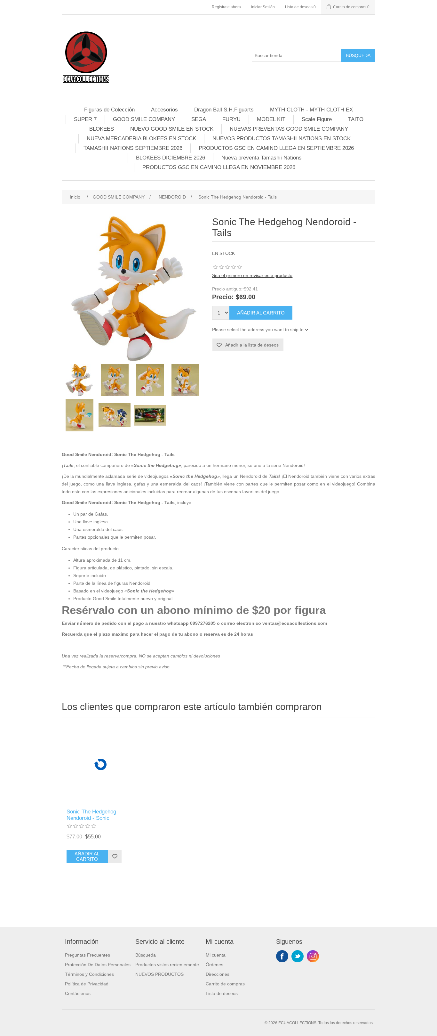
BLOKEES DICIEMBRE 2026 (170, 158)
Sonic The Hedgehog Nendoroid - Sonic (91, 815)
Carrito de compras (225, 983)
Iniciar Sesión (263, 7)
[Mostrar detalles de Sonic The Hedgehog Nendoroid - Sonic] (101, 764)
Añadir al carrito (261, 312)
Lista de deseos (222, 993)
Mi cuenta (216, 955)
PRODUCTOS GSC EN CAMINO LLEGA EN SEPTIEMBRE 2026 (276, 148)
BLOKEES (101, 129)
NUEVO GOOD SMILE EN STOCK (171, 129)
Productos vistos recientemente (167, 964)
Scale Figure (317, 119)
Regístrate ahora (226, 7)
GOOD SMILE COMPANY (144, 119)
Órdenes (214, 964)
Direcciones (217, 974)
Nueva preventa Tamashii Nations (261, 158)
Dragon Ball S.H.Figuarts (224, 110)
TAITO (355, 119)
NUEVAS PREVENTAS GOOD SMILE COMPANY (289, 129)
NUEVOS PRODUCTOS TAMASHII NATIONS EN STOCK (281, 138)
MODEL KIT (271, 119)
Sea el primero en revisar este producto (252, 275)
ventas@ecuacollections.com (294, 623)
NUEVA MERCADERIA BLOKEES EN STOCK (141, 138)
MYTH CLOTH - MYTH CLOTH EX (311, 110)
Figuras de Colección (109, 110)
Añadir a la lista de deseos (252, 344)
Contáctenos (78, 993)
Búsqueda (358, 55)
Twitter (297, 956)
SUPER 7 (85, 119)
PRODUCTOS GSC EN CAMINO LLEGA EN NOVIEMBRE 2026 (218, 167)
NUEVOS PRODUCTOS (159, 974)
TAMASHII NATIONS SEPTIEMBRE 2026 (132, 148)
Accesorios (164, 110)
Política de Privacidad (86, 983)
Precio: (223, 297)
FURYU (231, 119)
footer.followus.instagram (313, 956)
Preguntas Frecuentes (87, 955)
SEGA (198, 119)
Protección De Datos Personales (98, 964)
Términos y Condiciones (89, 974)
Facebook (282, 956)
